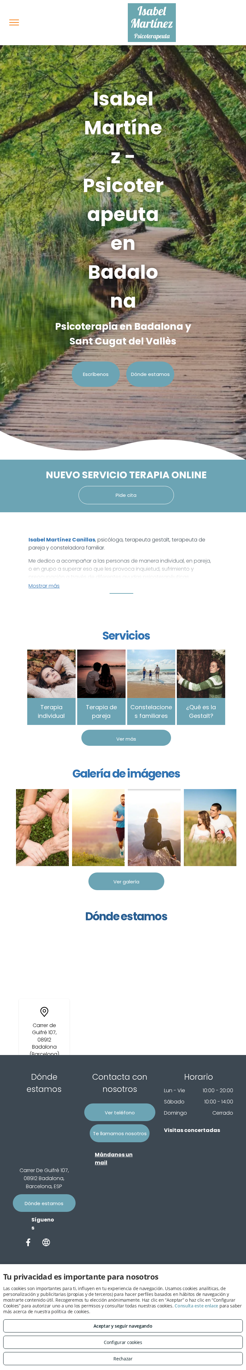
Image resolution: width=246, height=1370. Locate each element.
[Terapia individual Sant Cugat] (98, 827)
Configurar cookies (123, 1342)
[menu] (14, 22)
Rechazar (123, 1359)
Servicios (126, 635)
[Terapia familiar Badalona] (210, 827)
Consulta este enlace (196, 1306)
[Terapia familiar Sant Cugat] (42, 827)
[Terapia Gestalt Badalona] (154, 827)
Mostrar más (44, 586)
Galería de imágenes (126, 773)
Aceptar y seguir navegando (123, 1326)
